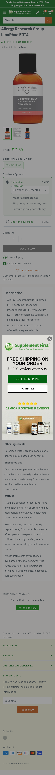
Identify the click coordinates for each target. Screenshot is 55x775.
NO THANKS (27, 388)
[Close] (49, 338)
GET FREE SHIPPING (27, 379)
